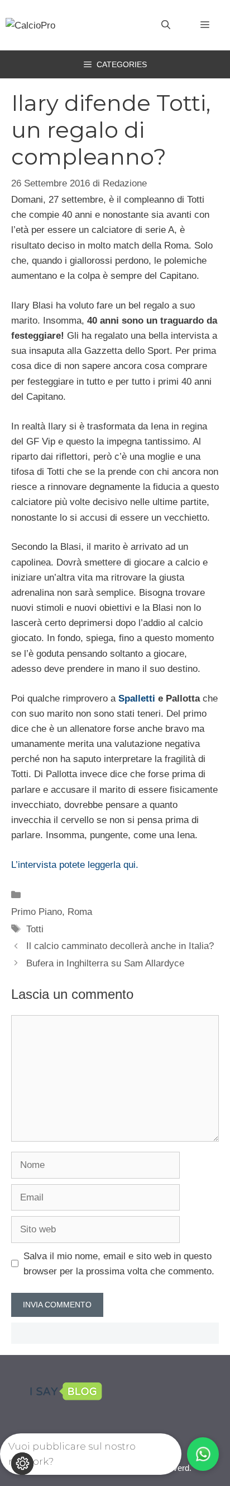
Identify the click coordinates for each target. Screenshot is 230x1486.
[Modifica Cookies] (22, 1463)
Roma (80, 911)
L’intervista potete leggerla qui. (74, 864)
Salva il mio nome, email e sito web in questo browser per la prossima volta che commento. (118, 1264)
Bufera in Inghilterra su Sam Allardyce (105, 963)
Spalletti (136, 698)
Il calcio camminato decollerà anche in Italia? (120, 946)
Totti (35, 929)
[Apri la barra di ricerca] (165, 25)
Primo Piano (36, 911)
